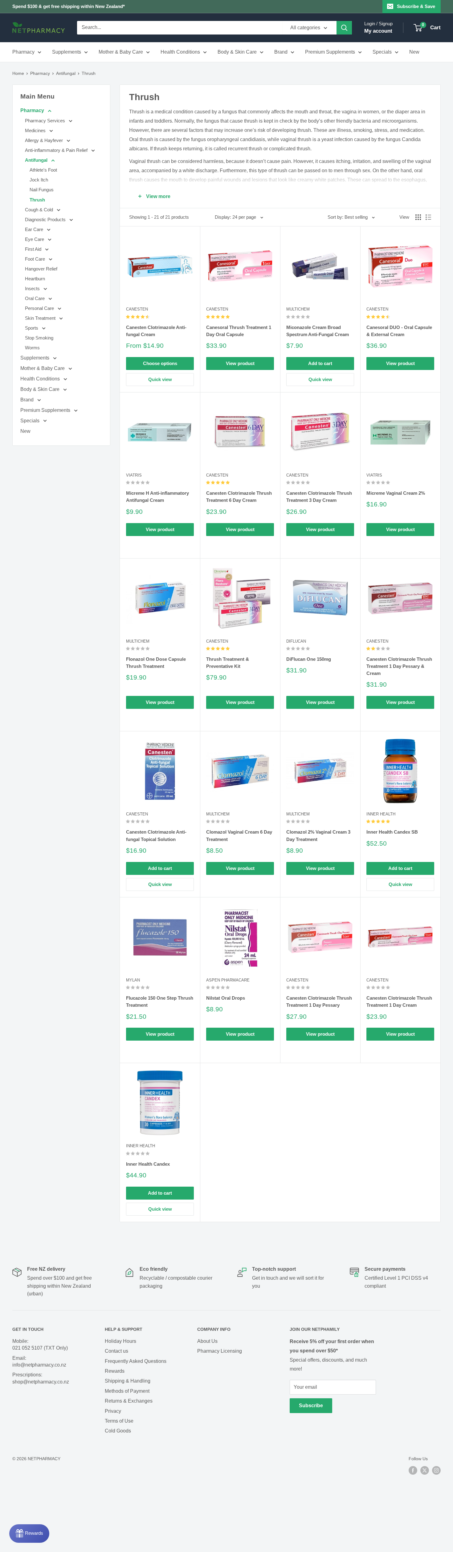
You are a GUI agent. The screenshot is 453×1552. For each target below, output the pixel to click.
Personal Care (40, 308)
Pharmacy (23, 52)
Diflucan (296, 641)
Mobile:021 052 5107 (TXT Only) (40, 1345)
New (414, 52)
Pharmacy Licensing (219, 1351)
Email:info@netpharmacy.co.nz (39, 1361)
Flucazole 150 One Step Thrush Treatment (159, 1001)
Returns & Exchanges (129, 1401)
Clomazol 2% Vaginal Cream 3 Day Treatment (318, 835)
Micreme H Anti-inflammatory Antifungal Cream (157, 496)
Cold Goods (118, 1430)
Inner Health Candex (148, 1164)
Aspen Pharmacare (228, 980)
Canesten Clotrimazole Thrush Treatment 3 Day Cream (319, 496)
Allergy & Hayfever (44, 140)
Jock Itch (39, 179)
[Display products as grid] (418, 217)
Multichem (298, 309)
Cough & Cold (39, 209)
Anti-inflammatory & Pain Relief (57, 150)
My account (378, 31)
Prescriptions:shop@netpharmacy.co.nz (40, 1378)
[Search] (344, 28)
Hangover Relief (41, 268)
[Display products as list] (428, 217)
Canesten (137, 309)
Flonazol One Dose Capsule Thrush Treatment (156, 662)
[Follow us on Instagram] (436, 1470)
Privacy (113, 1411)
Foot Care (35, 259)
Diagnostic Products (46, 219)
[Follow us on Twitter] (424, 1470)
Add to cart (320, 363)
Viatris (134, 475)
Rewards (114, 1371)
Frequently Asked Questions (135, 1361)
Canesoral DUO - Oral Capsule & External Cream (399, 331)
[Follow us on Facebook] (413, 1470)
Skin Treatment (41, 318)
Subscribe (311, 1405)
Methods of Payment (127, 1391)
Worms (32, 347)
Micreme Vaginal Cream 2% (395, 493)
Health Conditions (180, 52)
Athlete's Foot (43, 170)
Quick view (160, 379)
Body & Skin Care (237, 52)
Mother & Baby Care (121, 52)
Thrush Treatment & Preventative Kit (227, 662)
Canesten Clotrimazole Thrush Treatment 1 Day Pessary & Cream (399, 666)
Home (18, 73)
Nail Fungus (42, 189)
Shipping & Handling (127, 1380)
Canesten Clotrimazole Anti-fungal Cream (156, 331)
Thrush (89, 73)
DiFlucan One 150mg (308, 659)
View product (240, 363)
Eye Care (35, 239)
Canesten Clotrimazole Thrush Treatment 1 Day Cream (399, 1001)
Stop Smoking (39, 337)
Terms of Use (119, 1421)
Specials (382, 52)
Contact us (116, 1351)
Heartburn (35, 278)
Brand (281, 52)
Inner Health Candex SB (392, 832)
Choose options (160, 363)
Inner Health (380, 814)
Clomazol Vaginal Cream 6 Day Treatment (239, 835)
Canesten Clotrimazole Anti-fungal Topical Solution (156, 835)
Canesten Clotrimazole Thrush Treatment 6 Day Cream (239, 496)
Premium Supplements (330, 52)
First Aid (34, 249)
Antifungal (66, 73)
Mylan (133, 980)
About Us (207, 1341)
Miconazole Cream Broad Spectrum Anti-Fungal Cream (317, 331)
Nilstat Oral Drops (225, 998)
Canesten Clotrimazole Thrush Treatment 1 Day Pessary (319, 1001)
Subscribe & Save (416, 6)
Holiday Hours (120, 1341)
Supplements (66, 52)
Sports (32, 328)
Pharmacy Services (45, 120)
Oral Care (35, 298)
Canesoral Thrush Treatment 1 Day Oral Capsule (238, 331)
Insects (33, 288)
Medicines (36, 130)
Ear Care (34, 229)
